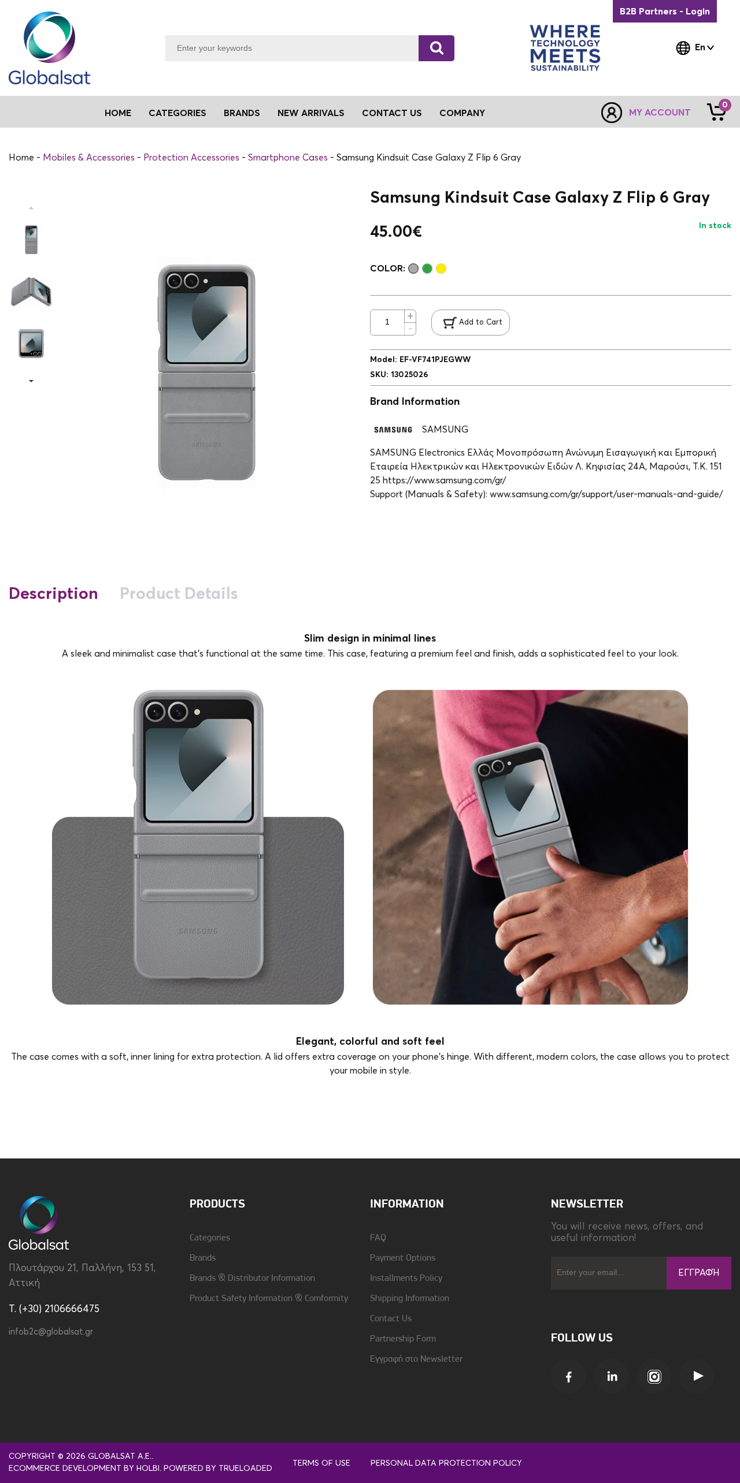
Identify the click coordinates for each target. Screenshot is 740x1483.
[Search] (436, 48)
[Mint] (427, 268)
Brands (242, 113)
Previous (31, 208)
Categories (210, 1238)
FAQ (378, 1238)
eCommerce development (65, 1469)
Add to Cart (480, 322)
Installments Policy (406, 1278)
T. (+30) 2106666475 (54, 1309)
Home (118, 113)
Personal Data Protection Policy (446, 1463)
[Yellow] (441, 268)
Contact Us (392, 113)
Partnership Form (403, 1339)
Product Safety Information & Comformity (269, 1298)
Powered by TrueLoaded (218, 1469)
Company (462, 113)
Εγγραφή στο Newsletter (416, 1359)
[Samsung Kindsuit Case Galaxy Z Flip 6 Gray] (31, 240)
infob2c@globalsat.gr (51, 1332)
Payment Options (402, 1258)
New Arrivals (311, 113)
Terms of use (321, 1463)
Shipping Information (409, 1298)
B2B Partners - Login (665, 11)
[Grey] (413, 268)
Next (31, 381)
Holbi (148, 1469)
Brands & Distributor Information (252, 1278)
